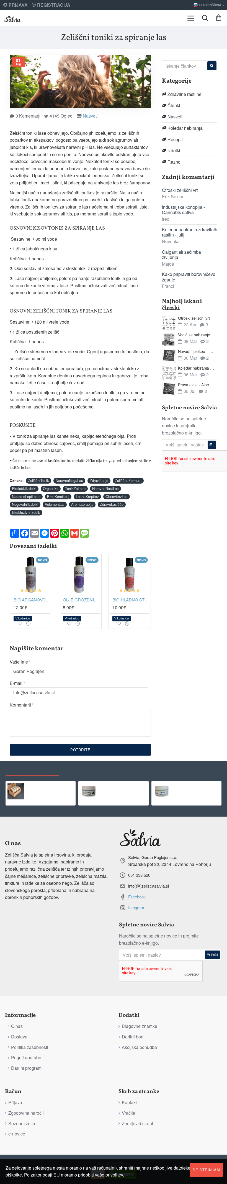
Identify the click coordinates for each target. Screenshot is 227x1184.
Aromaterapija (82, 504)
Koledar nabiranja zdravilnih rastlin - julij (189, 232)
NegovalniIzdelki (25, 504)
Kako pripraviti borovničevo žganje (188, 276)
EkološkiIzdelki (24, 488)
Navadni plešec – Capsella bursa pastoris (196, 351)
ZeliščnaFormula (128, 480)
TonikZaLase (75, 488)
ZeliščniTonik (38, 480)
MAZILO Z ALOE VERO (195, 786)
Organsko (50, 488)
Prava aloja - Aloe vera (196, 385)
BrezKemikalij (58, 496)
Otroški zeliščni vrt (180, 190)
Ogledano (32, 769)
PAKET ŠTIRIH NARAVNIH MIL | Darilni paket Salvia (50, 786)
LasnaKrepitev (87, 496)
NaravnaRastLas (105, 488)
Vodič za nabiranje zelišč (196, 335)
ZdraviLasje (99, 480)
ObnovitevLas (116, 496)
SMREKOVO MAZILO (121, 786)
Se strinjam (206, 1169)
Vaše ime (19, 662)
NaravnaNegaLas (69, 480)
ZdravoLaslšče (111, 504)
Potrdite (80, 749)
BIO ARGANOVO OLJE (32, 600)
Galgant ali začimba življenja (181, 254)
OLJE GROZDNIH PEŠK (81, 600)
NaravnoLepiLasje (26, 496)
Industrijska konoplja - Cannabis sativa (183, 209)
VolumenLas (55, 504)
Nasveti (90, 116)
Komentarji (20, 705)
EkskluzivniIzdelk (26, 512)
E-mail (16, 683)
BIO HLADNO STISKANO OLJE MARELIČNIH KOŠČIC (130, 600)
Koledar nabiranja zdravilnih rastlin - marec (196, 368)
